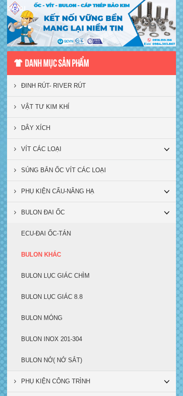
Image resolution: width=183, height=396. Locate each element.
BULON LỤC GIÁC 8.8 (52, 296)
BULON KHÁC (41, 254)
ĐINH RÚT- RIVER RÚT (53, 85)
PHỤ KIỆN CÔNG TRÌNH (55, 381)
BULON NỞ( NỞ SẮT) (51, 360)
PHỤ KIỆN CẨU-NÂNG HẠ (57, 191)
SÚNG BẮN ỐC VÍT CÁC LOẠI (63, 170)
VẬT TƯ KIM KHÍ (45, 106)
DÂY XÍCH (35, 127)
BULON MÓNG (41, 317)
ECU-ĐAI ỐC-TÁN (46, 233)
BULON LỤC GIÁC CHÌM (55, 275)
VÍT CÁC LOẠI (41, 148)
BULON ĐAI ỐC (43, 212)
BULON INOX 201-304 (51, 339)
